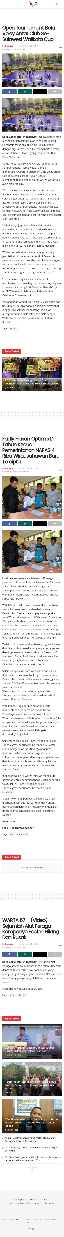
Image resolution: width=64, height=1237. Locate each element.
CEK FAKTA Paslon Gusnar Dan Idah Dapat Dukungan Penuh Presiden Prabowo (29, 1049)
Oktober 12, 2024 (13, 1092)
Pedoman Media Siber (20, 1203)
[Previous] (29, 1169)
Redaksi (9, 45)
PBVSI (13, 328)
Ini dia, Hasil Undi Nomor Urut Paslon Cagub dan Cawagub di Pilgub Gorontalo (30, 1139)
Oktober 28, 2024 (13, 1055)
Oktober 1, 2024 (12, 1130)
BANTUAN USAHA (18, 834)
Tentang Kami (19, 1199)
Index (37, 1203)
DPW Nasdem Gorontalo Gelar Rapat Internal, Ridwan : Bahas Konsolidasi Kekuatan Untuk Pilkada (32, 1123)
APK (12, 995)
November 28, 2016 (28, 45)
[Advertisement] (32, 15)
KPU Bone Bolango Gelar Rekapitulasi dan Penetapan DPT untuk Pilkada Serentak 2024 (33, 1159)
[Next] (34, 1169)
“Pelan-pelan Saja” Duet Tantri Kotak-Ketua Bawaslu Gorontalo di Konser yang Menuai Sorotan (30, 1085)
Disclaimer (49, 1203)
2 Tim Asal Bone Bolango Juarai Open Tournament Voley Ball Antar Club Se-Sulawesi (32, 382)
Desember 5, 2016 (13, 388)
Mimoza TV (15, 1219)
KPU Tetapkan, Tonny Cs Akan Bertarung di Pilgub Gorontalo (31, 1149)
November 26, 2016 (28, 944)
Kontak (45, 1199)
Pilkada (22, 995)
